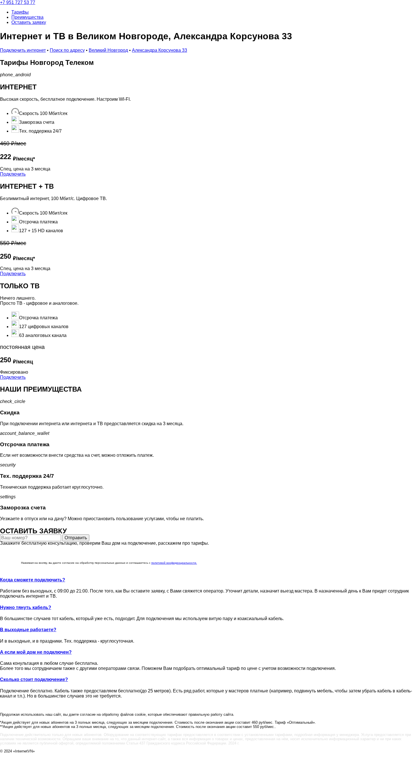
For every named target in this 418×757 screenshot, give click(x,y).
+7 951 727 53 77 (17, 2)
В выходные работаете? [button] (28, 629)
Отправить (76, 537)
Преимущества (27, 17)
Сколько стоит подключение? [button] (34, 679)
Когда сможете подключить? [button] (32, 579)
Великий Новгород (108, 50)
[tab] (209, 580)
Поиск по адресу (67, 50)
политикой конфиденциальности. (174, 562)
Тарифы (20, 12)
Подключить (13, 174)
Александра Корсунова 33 (159, 50)
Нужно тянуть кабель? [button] (25, 607)
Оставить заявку (28, 22)
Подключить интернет (23, 50)
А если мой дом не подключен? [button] (36, 652)
